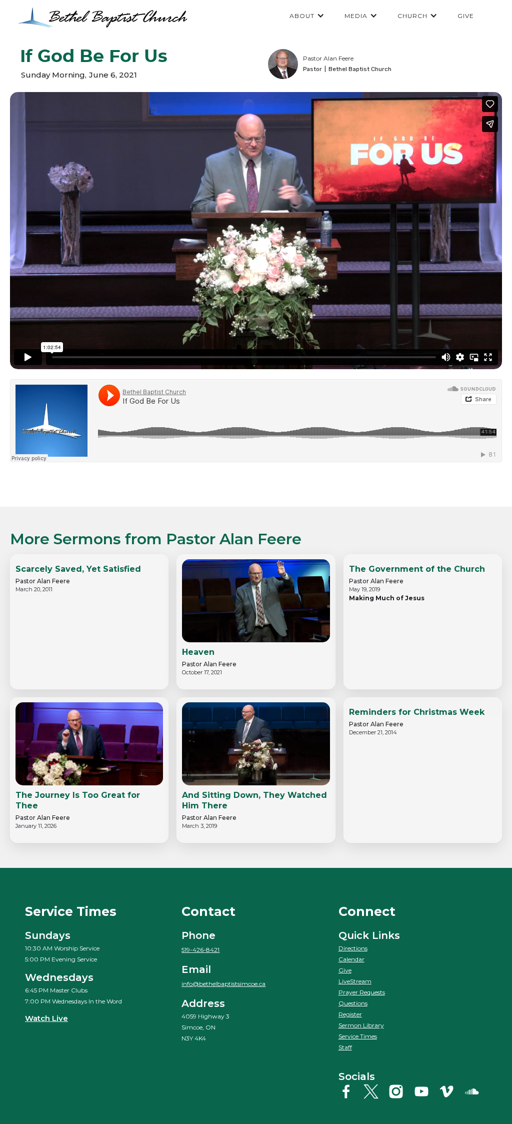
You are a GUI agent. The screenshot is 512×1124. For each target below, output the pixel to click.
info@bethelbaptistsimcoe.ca (224, 983)
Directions (353, 948)
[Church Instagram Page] (399, 1091)
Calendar (351, 959)
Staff (345, 1047)
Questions (353, 1003)
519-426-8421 (201, 949)
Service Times (357, 1036)
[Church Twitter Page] (375, 1091)
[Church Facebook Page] (349, 1091)
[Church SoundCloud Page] (475, 1091)
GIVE (466, 16)
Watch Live (46, 1018)
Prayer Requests (361, 992)
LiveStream (355, 981)
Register (350, 1014)
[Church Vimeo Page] (450, 1091)
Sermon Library (361, 1025)
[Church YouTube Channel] (425, 1091)
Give (345, 970)
